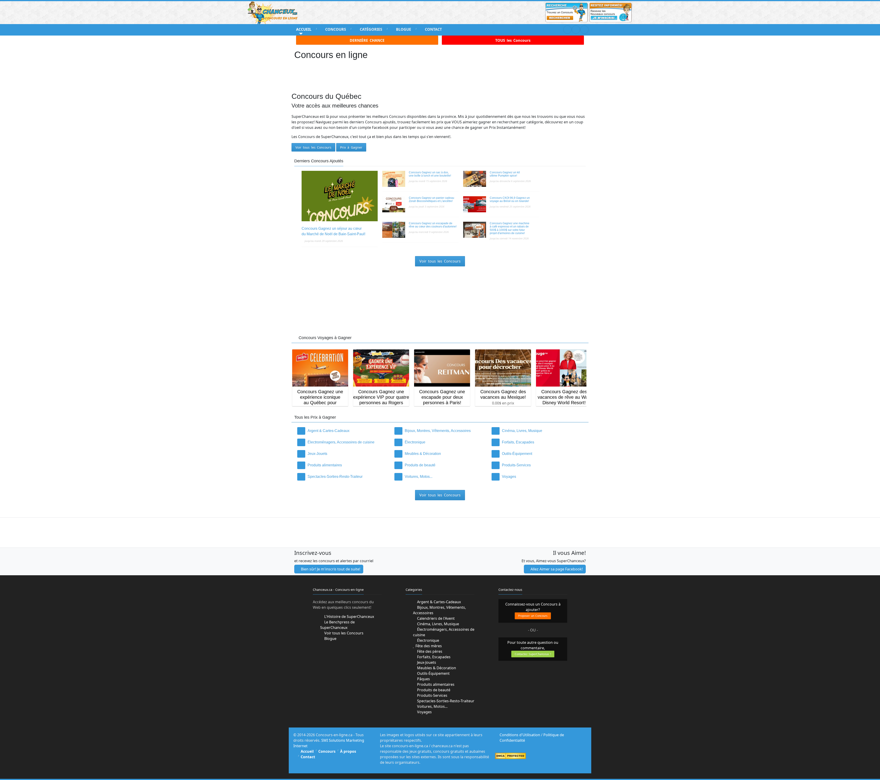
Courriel (392, 400)
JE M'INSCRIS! (440, 416)
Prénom (390, 383)
